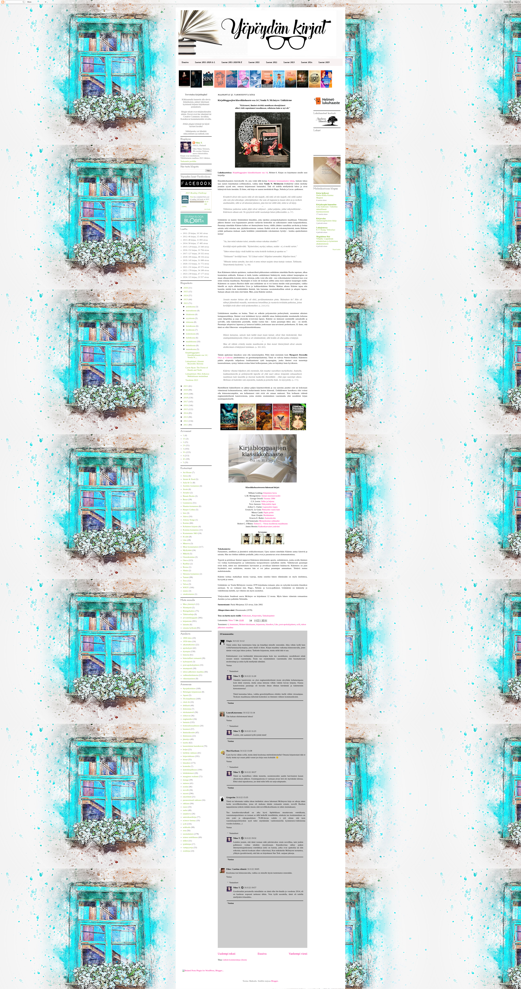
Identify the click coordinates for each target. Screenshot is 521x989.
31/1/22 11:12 (238, 641)
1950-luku (187, 641)
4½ (184, 459)
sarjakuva (187, 814)
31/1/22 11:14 (249, 713)
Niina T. (236, 676)
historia (186, 655)
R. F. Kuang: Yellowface (325, 230)
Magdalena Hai (323, 236)
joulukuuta (191, 307)
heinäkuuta (191, 326)
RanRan (186, 564)
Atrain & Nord (189, 479)
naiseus (186, 783)
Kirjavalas (321, 218)
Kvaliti (186, 537)
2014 (186, 413)
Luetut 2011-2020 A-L (205, 62)
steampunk (187, 668)
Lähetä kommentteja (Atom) (235, 960)
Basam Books (189, 496)
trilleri (185, 841)
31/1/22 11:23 (250, 731)
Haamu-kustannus (190, 506)
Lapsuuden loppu (270, 507)
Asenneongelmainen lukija (326, 221)
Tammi (186, 577)
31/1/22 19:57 (250, 887)
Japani (185, 695)
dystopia (186, 651)
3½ (184, 452)
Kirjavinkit (256, 616)
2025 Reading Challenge (196, 192)
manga (186, 780)
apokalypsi (187, 648)
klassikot (269, 624)
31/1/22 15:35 (242, 797)
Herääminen (268, 515)
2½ (184, 445)
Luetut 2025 (324, 62)
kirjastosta (260, 624)
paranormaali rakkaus (192, 800)
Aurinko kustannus (191, 486)
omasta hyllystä (189, 628)
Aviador (186, 493)
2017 (186, 401)
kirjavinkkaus (188, 756)
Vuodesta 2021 (191, 380)
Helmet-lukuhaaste (247, 624)
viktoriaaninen (189, 678)
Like (276, 624)
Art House (187, 472)
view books (207, 209)
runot (185, 807)
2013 (186, 417)
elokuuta (190, 322)
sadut (185, 810)
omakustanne (188, 594)
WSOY (186, 587)
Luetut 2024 (306, 62)
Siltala (185, 570)
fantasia (186, 722)
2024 (186, 295)
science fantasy (189, 820)
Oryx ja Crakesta (225, 357)
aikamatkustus (189, 645)
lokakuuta (190, 314)
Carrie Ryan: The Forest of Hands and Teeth (196, 369)
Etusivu (185, 62)
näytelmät (187, 797)
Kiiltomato (246, 616)
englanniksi (188, 719)
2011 (186, 425)
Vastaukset (233, 671)
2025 (186, 291)
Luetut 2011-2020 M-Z (232, 62)
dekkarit (186, 705)
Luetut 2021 (254, 62)
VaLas (185, 584)
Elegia (229, 641)
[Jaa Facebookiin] (263, 620)
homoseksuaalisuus (191, 726)
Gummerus (187, 503)
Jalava (185, 516)
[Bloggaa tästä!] (258, 620)
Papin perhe (269, 512)
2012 (186, 421)
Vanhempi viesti (298, 953)
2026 (186, 288)
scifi (298, 624)
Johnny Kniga (189, 520)
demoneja (187, 709)
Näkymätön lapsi (269, 504)
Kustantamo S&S (190, 533)
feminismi (234, 624)
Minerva (186, 543)
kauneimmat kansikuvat (193, 746)
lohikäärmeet (188, 773)
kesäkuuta (190, 330)
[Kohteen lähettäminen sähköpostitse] (255, 620)
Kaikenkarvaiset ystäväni (269, 526)
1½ (184, 439)
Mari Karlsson (232, 751)
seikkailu (186, 827)
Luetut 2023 (289, 62)
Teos (185, 581)
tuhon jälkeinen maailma (193, 672)
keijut (185, 749)
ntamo (185, 591)
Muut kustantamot (190, 547)
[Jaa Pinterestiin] (265, 620)
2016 (186, 405)
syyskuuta (190, 318)
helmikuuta (191, 345)
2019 (186, 394)
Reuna (185, 567)
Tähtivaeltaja (188, 614)
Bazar (185, 499)
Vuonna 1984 (269, 498)
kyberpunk (187, 662)
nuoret (185, 793)
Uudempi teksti (226, 953)
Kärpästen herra (270, 493)
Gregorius (230, 797)
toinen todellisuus (190, 837)
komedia (186, 766)
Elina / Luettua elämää (236, 869)
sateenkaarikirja (189, 817)
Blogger (274, 981)
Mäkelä (186, 554)
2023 (186, 299)
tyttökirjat (187, 844)
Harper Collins (189, 510)
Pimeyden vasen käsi (271, 510)
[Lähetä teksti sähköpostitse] (250, 620)
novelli (186, 790)
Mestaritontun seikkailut (269, 521)
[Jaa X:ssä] (260, 620)
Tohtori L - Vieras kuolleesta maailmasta (271, 524)
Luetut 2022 (271, 62)
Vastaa (229, 665)
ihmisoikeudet (189, 732)
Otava (185, 560)
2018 (186, 398)
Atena (185, 476)
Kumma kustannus (191, 530)
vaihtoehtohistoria (190, 675)
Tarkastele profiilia (188, 161)
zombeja (186, 851)
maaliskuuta (191, 341)
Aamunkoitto (270, 518)
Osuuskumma (189, 557)
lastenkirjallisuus (190, 770)
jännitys (186, 739)
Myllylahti (187, 550)
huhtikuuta (191, 338)
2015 (186, 409)
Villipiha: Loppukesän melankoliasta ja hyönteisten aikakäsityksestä (327, 241)
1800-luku (187, 638)
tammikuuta (191, 349)
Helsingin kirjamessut (192, 692)
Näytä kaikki (337, 249)
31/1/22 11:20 (250, 676)
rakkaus (186, 803)
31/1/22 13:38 (246, 751)
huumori (186, 729)
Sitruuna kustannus (191, 574)
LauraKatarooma (234, 713)
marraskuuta (191, 310)
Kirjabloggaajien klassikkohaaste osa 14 (250, 173)
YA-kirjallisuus (189, 699)
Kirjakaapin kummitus (326, 204)
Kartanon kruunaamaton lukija (281, 181)
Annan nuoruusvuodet (270, 496)
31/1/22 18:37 (250, 772)
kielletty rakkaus (190, 753)
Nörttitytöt (187, 607)
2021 (186, 386)
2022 (186, 303)
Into (184, 513)
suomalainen (188, 834)
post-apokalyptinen (287, 624)
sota (184, 830)
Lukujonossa (322, 228)
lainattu (186, 624)
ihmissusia (187, 736)
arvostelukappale (190, 618)
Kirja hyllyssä (322, 193)
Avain (185, 489)
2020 (186, 390)
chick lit (186, 702)
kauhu (185, 743)
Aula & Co (187, 483)
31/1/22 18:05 (253, 869)
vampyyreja (188, 847)
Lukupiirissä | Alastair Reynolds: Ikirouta (194, 362)
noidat (185, 787)
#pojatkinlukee (189, 688)
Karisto (186, 523)
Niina (191, 197)
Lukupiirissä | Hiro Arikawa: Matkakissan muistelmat (197, 375)
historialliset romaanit (192, 658)
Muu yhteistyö (189, 604)
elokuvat (186, 716)
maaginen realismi (190, 776)
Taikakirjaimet (268, 616)
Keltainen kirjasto (190, 526)
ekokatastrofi (188, 712)
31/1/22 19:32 (250, 838)
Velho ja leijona (267, 501)
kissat (185, 759)
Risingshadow (189, 611)
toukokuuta (191, 334)
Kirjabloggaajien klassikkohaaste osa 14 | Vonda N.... (196, 355)
